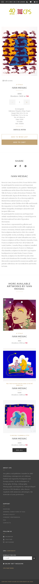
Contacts (7, 522)
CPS (9, 550)
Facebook (9, 536)
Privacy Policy (9, 514)
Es (15, 2)
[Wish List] (31, 2)
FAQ (4, 520)
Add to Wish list (19, 137)
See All (19, 450)
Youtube (8, 539)
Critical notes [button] (19, 130)
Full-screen (8, 81)
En (11, 2)
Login (22, 2)
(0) (36, 2)
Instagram (9, 542)
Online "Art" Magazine (13, 563)
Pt (7, 2)
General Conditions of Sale (14, 511)
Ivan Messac (19, 87)
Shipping (6, 509)
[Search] (27, 2)
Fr (18, 2)
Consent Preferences (11, 517)
